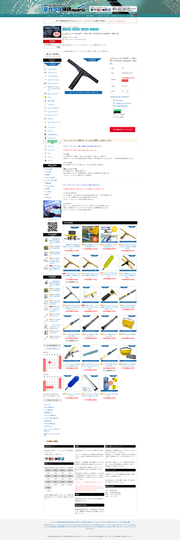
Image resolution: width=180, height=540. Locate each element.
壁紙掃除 (47, 174)
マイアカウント (77, 15)
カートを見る (130, 15)
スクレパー (50, 130)
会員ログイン (63, 15)
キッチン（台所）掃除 (51, 180)
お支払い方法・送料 (103, 15)
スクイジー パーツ (53, 115)
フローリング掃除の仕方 (50, 415)
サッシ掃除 (48, 171)
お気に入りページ (48, 426)
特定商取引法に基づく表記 (64, 522)
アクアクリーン (52, 138)
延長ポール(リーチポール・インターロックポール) (54, 88)
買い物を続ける (119, 100)
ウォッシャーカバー (53, 111)
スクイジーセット (52, 69)
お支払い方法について (76, 522)
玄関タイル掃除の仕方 (49, 423)
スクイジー (50, 146)
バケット (50, 156)
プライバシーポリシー (100, 522)
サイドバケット (52, 127)
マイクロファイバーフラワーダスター (72, 394)
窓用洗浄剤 (53, 526)
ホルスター (50, 118)
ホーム (49, 15)
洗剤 (114, 526)
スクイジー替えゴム (53, 76)
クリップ (50, 160)
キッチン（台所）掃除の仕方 (51, 418)
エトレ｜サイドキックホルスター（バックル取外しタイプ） (54, 326)
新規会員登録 (90, 15)
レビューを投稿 (119, 117)
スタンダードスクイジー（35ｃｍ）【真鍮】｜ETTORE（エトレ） (54, 268)
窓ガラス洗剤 (51, 100)
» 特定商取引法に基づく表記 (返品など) (120, 96)
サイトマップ (47, 404)
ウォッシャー (51, 104)
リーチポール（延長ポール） (98, 526)
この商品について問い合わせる (123, 103)
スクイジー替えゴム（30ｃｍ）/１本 (54, 314)
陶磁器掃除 (48, 183)
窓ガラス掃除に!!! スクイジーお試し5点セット (54, 247)
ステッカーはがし (49, 186)
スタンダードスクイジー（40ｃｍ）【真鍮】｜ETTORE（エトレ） (90, 275)
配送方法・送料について (89, 522)
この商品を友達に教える (122, 106)
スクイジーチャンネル (53, 79)
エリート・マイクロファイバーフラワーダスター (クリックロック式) (109, 274)
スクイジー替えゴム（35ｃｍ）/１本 (54, 337)
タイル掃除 (48, 191)
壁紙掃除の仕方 (48, 412)
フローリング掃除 (49, 177)
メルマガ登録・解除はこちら (52, 348)
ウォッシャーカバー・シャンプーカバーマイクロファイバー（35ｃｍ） (90, 365)
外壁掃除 (47, 188)
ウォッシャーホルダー (53, 107)
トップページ (53, 522)
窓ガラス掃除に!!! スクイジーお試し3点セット (54, 253)
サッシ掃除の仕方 (48, 409)
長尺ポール (48, 197)
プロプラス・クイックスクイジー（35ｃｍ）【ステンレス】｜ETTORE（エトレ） (71, 307)
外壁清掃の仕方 (48, 420)
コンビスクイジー (52, 72)
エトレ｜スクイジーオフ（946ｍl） (54, 331)
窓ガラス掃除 (48, 169)
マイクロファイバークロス (54, 123)
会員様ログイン (112, 21)
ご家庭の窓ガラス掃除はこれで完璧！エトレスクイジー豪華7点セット (54, 241)
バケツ (49, 97)
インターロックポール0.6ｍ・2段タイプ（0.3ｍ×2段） (54, 302)
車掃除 (47, 194)
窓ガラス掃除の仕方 (49, 407)
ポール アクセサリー (53, 93)
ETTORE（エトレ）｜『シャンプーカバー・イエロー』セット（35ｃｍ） (54, 309)
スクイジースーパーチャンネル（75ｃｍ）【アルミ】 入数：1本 (90, 395)
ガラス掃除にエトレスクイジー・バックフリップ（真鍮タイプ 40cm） (128, 275)
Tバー (49, 153)
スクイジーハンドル (53, 83)
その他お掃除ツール (53, 134)
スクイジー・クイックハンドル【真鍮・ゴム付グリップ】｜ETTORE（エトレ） (109, 307)
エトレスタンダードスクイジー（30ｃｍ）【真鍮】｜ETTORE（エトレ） (54, 260)
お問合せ (109, 522)
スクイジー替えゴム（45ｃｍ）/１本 (54, 320)
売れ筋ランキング (116, 15)
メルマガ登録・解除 (125, 522)
